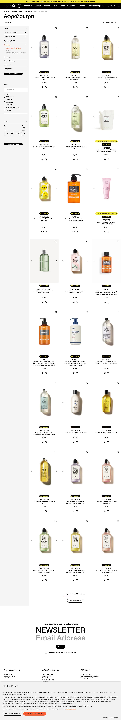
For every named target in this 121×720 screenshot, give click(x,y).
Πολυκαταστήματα (9, 676)
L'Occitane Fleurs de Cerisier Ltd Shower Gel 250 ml (75, 292)
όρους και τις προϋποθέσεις (67, 652)
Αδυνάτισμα (7, 57)
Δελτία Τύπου (8, 678)
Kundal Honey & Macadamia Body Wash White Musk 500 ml (75, 219)
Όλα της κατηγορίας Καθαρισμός (16, 53)
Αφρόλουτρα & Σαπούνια (13, 48)
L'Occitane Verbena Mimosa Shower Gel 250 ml (44, 219)
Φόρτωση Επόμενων (75, 600)
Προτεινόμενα (110, 22)
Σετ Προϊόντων (8, 69)
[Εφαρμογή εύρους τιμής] (23, 133)
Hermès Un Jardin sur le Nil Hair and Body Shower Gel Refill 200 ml (106, 150)
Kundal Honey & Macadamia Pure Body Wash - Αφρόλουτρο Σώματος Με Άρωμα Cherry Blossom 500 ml (44, 363)
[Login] (111, 5)
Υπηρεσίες (45, 681)
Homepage (7, 11)
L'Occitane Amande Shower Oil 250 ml (106, 433)
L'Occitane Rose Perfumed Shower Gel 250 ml (106, 502)
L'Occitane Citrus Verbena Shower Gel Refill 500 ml (75, 78)
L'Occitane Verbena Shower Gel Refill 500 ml (75, 147)
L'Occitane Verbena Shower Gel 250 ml (44, 147)
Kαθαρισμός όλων (13, 144)
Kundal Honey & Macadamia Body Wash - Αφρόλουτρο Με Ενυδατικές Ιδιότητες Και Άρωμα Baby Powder (106, 292)
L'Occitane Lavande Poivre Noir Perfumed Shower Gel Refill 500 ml (106, 362)
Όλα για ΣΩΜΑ (13, 74)
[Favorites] (115, 5)
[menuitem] (20, 6)
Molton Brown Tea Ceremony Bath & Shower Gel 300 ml (44, 292)
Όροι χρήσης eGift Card (88, 678)
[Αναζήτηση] (108, 6)
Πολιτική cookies (71, 709)
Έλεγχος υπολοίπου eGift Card (90, 676)
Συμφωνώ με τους (62, 652)
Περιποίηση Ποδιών (10, 41)
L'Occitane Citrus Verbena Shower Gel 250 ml (106, 78)
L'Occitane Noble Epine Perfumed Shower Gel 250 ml (106, 571)
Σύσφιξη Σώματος (9, 61)
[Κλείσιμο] (116, 1)
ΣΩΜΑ (21, 11)
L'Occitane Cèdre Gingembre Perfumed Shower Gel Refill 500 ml (44, 433)
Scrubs (8, 50)
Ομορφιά (14, 11)
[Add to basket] (45, 87)
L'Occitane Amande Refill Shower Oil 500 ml (44, 502)
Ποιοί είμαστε (8, 674)
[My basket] (119, 5)
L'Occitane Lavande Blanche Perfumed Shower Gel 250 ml (75, 502)
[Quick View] (42, 87)
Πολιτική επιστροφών (48, 679)
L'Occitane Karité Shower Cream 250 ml (75, 433)
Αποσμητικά (7, 65)
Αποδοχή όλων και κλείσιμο (34, 713)
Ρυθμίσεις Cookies (11, 713)
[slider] (4, 127)
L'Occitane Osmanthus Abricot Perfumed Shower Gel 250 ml (75, 571)
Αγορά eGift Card (86, 674)
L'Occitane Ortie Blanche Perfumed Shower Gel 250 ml (44, 571)
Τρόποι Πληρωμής (47, 674)
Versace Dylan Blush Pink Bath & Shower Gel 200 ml (106, 223)
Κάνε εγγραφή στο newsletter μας (60, 623)
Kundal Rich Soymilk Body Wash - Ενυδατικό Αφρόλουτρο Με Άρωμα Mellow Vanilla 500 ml (75, 363)
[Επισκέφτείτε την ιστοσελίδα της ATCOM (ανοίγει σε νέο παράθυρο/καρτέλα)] (110, 718)
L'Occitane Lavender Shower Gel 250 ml (44, 78)
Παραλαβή (45, 678)
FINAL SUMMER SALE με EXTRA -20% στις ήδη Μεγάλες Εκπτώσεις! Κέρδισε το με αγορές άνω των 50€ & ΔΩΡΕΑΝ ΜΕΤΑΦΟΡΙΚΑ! (60, 1)
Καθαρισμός (28, 11)
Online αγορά (46, 676)
